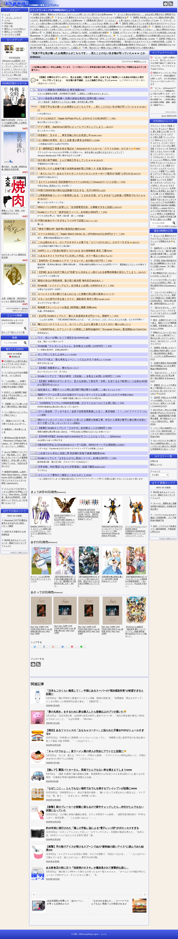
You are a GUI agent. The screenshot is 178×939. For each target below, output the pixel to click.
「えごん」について (13, 17)
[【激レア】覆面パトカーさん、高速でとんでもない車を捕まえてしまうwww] (38, 775)
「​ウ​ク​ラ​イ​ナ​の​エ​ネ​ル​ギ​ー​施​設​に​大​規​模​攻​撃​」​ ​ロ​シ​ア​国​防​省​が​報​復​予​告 (163, 518)
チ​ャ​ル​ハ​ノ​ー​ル (163, 163)
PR (113, 119)
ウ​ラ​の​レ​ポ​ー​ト (159, 157)
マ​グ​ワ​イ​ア (158, 174)
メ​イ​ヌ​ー (165, 143)
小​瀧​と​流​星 (158, 137)
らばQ (102, 190)
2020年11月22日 (53, 839)
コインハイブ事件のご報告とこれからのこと (62, 475)
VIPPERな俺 (82, 338)
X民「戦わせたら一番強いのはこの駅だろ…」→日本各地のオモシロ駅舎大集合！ (120, 48)
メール (7, 20)
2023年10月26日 (53, 800)
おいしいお (92, 221)
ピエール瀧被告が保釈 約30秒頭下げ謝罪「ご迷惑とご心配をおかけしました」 (74, 93)
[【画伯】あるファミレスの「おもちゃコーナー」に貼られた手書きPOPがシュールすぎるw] (38, 736)
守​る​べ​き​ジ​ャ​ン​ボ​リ (165, 199)
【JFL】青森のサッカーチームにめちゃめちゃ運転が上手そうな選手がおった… (78, 35)
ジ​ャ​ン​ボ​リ (158, 197)
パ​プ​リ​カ (167, 182)
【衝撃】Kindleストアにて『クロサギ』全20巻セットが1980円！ (73, 428)
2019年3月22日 (53, 879)
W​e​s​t (157, 140)
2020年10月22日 (53, 822)
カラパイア (109, 294)
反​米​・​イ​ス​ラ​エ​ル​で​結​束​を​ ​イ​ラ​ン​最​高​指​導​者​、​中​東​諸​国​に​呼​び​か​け (163, 529)
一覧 (11, 26)
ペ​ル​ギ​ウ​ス (158, 182)
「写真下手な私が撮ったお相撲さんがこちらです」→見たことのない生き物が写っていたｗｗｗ (89, 106)
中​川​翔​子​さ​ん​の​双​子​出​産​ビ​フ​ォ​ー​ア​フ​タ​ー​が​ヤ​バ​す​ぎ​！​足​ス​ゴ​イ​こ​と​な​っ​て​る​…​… (15, 364)
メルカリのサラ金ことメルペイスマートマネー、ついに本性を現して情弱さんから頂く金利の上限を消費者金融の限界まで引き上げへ (88, 45)
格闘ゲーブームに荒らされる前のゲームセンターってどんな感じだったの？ (79, 394)
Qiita (118, 437)
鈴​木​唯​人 (162, 191)
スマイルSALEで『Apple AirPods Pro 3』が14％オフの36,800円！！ (75, 118)
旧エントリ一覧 (18, 332)
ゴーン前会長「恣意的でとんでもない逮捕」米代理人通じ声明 (65, 102)
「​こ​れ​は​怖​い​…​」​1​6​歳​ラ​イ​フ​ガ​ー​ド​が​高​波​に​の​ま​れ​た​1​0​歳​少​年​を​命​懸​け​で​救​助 (14, 384)
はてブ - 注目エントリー (168, 538)
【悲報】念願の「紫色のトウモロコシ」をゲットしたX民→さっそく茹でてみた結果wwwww (72, 14)
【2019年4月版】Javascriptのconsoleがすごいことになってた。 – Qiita (76, 436)
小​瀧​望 (162, 171)
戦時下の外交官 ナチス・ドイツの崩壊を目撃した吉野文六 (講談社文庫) (14, 123)
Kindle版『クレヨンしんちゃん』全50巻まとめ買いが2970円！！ (73, 346)
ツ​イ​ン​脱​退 (165, 165)
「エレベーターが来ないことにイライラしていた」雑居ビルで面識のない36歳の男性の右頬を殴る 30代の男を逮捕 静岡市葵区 (163, 298)
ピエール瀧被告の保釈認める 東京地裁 (59, 90)
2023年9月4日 (52, 781)
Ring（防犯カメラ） (53, 186)
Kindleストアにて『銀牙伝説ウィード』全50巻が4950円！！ (70, 212)
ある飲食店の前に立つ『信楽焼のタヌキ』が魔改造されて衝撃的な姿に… (87, 867)
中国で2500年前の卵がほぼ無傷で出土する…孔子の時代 (68, 190)
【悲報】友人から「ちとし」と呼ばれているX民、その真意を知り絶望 (76, 32)
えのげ (169, 257)
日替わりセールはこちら (20, 310)
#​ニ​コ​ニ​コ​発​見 (158, 216)
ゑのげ (109, 127)
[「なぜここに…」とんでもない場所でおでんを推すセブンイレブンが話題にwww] (38, 794)
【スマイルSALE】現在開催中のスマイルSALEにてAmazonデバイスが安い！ (79, 182)
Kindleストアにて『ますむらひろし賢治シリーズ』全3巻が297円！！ (75, 458)
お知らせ (154, 461)
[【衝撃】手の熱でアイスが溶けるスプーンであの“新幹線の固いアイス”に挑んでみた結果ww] (38, 852)
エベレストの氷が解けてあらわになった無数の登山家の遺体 (70, 294)
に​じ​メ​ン (165, 188)
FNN (161, 328)
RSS (89, 475)
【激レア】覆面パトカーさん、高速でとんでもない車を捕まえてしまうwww (89, 769)
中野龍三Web (127, 395)
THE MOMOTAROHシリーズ (71, 319)
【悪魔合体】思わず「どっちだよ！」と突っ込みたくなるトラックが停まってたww (122, 20)
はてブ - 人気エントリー (20, 552)
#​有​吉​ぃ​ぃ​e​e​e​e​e (160, 208)
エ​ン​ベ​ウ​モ (161, 180)
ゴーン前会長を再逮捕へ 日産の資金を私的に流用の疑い (68, 98)
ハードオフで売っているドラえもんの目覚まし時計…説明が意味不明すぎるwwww (163, 283)
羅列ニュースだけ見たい (15, 29)
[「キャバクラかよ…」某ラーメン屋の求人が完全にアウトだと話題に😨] (38, 757)
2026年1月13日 (53, 763)
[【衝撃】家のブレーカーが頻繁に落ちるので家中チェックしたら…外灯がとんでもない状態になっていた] (38, 813)
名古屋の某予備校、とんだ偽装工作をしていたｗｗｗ (67, 160)
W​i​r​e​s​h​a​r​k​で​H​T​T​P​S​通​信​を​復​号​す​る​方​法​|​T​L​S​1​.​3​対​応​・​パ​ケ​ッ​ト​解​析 (14, 523)
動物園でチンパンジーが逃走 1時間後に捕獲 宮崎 (64, 307)
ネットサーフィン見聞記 (68, 423)
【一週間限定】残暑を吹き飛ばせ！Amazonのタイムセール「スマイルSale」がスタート (85, 148)
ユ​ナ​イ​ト (157, 143)
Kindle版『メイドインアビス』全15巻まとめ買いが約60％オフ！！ (74, 285)
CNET (121, 445)
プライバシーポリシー (170, 112)
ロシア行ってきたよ (49, 354)
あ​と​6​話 (170, 191)
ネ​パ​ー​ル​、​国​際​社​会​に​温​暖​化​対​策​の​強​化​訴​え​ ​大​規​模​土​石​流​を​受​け (163, 506)
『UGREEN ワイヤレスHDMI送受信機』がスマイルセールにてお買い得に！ (79, 403)
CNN (97, 140)
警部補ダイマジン (128, 264)
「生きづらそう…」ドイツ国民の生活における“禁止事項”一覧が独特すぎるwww (163, 376)
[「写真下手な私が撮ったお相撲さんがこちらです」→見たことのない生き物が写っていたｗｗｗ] (63, 646)
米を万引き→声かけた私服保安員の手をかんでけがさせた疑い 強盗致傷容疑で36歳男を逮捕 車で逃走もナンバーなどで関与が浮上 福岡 (163, 415)
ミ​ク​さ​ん (159, 151)
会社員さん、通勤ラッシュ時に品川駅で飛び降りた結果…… (70, 389)
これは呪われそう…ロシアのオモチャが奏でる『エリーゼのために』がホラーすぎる (83, 242)
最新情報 (25, 79)
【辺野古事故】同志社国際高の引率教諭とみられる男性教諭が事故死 (163, 366)
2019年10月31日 (53, 745)
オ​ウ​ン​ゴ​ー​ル (160, 134)
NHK (82, 90)
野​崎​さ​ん (167, 160)
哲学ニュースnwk (68, 355)
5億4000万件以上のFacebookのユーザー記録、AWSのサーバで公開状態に (78, 444)
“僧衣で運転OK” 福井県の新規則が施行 (59, 229)
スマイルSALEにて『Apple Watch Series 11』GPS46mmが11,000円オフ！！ (79, 234)
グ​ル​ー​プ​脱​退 (166, 126)
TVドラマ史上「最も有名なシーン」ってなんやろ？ (66, 359)
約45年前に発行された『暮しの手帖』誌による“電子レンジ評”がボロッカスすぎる (92, 828)
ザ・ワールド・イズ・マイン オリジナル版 (107, 319)
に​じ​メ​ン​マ (160, 177)
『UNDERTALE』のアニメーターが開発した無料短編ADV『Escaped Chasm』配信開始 (85, 329)
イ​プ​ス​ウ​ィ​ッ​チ (161, 148)
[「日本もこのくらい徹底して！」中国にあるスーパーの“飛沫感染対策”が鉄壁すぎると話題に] (38, 696)
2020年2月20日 (53, 705)
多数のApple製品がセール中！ (57, 238)
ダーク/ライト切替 (12, 34)
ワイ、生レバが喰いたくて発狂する (57, 337)
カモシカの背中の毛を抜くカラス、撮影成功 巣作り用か (68, 299)
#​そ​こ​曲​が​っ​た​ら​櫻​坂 (162, 219)
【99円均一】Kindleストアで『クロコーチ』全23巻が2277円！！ (73, 260)
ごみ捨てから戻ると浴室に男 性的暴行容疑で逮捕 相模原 (69, 453)
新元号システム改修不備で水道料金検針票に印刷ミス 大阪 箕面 (72, 168)
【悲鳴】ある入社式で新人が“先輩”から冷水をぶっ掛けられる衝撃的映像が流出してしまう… (88, 272)
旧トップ (5, 332)
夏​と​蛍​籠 (157, 131)
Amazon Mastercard (47, 155)
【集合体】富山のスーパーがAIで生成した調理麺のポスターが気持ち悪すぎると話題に (110, 26)
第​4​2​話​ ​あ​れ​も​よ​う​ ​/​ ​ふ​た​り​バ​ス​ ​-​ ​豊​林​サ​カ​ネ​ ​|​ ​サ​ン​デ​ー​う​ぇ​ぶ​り (162, 495)
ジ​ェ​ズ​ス (162, 168)
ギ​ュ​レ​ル (164, 185)
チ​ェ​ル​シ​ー (163, 129)
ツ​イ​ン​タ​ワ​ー (159, 154)
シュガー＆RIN (46, 319)
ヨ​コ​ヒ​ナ (157, 188)
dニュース (169, 303)
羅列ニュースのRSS (13, 32)
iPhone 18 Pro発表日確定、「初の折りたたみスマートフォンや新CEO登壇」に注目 (135, 41)
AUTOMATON (139, 329)
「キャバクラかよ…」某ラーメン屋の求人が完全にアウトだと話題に (85, 751)
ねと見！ (166, 276)
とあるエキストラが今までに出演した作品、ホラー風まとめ (70, 255)
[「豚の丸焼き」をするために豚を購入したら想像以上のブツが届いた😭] (38, 717)
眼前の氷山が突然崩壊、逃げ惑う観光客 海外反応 (65, 280)
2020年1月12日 (53, 723)
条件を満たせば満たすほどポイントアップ (103, 152)
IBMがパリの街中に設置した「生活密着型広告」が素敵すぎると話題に (76, 207)
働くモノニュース (111, 390)
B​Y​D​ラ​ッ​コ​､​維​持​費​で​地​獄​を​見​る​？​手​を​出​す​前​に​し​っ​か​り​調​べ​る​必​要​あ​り (14, 395)
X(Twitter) (172, 78)
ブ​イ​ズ (162, 194)
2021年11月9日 (52, 861)
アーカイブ (155, 471)
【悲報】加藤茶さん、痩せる (53, 368)
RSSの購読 (169, 75)
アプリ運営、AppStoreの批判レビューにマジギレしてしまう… (72, 127)
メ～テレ (170, 449)
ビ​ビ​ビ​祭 (165, 131)
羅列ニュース (141, 62)
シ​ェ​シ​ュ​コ (158, 160)
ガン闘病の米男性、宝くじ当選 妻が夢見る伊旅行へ (66, 140)
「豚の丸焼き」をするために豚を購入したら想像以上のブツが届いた (85, 711)
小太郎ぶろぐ (124, 324)
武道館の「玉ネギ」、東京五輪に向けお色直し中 (64, 135)
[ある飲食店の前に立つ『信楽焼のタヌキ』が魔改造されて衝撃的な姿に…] (38, 873)
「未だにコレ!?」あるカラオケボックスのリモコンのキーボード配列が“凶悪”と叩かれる (85, 173)
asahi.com (96, 135)
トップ (7, 15)
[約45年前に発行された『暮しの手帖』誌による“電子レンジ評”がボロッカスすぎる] (38, 834)
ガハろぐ (74, 368)
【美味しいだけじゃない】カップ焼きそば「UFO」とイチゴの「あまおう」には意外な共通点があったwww (108, 39)
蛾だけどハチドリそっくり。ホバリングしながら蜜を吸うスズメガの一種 (77, 324)
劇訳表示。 (97, 281)
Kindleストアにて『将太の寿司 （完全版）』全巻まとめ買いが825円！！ (77, 376)
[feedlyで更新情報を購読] (165, 3)
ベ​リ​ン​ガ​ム (166, 146)
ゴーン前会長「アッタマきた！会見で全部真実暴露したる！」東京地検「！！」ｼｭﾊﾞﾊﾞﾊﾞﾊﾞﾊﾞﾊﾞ (90, 411)
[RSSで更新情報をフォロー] (170, 3)
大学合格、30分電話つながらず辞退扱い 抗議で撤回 (66, 466)
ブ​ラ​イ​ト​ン (155, 126)
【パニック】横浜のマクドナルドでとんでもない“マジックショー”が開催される (92, 17)
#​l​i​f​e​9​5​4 (164, 205)
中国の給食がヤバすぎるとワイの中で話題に (62, 220)
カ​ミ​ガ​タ (157, 146)
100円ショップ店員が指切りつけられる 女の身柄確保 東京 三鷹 (72, 250)
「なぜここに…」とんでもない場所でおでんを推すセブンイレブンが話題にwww (91, 788)
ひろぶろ (108, 256)
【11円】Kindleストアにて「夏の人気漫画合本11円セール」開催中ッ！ (76, 316)
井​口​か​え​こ (168, 174)
